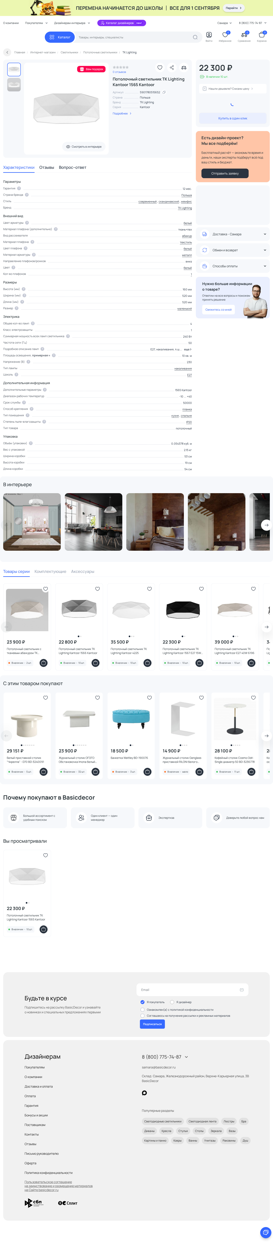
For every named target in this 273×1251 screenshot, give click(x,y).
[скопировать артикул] (164, 92)
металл (187, 255)
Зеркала (216, 1131)
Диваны (149, 1131)
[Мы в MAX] (144, 1092)
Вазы (232, 1131)
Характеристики (19, 167)
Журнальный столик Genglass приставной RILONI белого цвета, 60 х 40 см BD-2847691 (182, 760)
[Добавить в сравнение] (184, 67)
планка (187, 409)
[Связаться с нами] (265, 1232)
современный (147, 201)
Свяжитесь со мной (218, 309)
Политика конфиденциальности (49, 1173)
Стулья (183, 1131)
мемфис (186, 201)
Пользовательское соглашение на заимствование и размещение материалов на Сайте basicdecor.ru (59, 1186)
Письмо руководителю (42, 1153)
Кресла (166, 1131)
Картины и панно (155, 1140)
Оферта (30, 1163)
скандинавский (169, 201)
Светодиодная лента (202, 1121)
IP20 (189, 422)
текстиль (186, 242)
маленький (184, 308)
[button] (187, 349)
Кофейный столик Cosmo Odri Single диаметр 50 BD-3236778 (235, 760)
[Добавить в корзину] (44, 663)
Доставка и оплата (39, 1086)
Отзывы (46, 167)
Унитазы (209, 1140)
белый (188, 223)
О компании (11, 23)
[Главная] (24, 37)
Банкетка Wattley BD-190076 (129, 758)
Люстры (229, 1121)
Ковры (177, 1140)
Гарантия (31, 1105)
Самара (222, 23)
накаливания (183, 368)
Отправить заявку (225, 173)
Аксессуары (82, 571)
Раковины (229, 1140)
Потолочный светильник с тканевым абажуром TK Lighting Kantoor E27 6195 (24, 651)
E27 (189, 375)
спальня (186, 415)
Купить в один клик (232, 118)
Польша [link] (145, 97)
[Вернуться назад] (7, 52)
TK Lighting (147, 102)
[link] (121, 68)
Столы (199, 1131)
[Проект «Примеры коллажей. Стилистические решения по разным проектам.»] (32, 522)
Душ (245, 1140)
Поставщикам (35, 1125)
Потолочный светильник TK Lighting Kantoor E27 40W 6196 (234, 651)
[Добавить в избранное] (160, 67)
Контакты (32, 1134)
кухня (175, 415)
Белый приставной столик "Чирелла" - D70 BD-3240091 (25, 760)
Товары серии (16, 571)
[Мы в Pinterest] (152, 1092)
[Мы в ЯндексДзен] (168, 1092)
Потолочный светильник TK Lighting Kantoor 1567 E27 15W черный (182, 651)
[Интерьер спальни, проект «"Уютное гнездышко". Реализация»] (216, 522)
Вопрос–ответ (72, 167)
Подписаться (152, 1024)
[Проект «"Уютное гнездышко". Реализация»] (155, 522)
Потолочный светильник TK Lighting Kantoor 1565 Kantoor (26, 917)
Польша (186, 195)
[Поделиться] (172, 67)
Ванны (193, 1140)
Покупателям (35, 1067)
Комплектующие (50, 571)
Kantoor (145, 107)
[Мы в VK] (160, 1092)
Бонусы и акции (36, 1115)
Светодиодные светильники (162, 1121)
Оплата (30, 1096)
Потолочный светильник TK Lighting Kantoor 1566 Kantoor (78, 651)
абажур (187, 236)
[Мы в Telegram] (177, 1092)
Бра (243, 1121)
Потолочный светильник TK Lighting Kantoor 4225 (129, 651)
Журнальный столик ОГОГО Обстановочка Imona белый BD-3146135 (77, 760)
